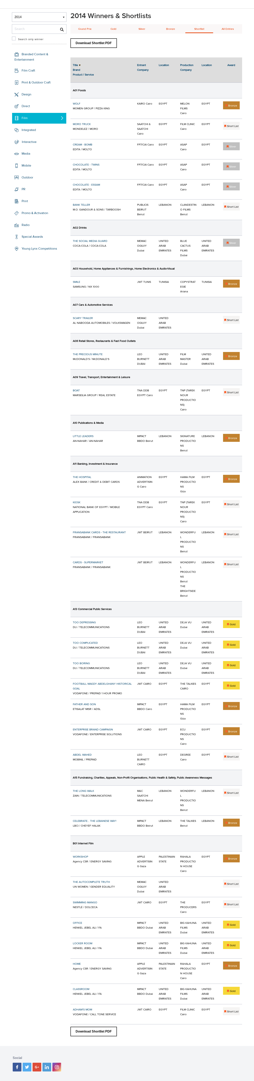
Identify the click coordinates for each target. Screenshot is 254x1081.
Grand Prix (84, 29)
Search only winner (30, 39)
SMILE (76, 282)
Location (164, 65)
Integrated (29, 130)
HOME (77, 964)
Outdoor (27, 177)
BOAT (76, 390)
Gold (113, 29)
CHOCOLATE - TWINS (86, 165)
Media (26, 154)
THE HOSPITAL (82, 477)
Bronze (170, 29)
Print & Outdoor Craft (36, 82)
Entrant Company (143, 67)
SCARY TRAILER (83, 318)
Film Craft (28, 71)
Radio (26, 225)
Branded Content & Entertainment (31, 57)
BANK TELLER (81, 205)
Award (231, 65)
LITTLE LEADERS (83, 436)
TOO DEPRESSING (84, 622)
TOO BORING (81, 663)
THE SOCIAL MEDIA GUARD (90, 241)
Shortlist (199, 29)
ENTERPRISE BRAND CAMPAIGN (93, 729)
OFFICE (77, 923)
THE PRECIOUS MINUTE (88, 354)
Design (26, 94)
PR (23, 189)
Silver (142, 29)
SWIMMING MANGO (85, 902)
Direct (26, 106)
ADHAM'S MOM (82, 1009)
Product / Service (83, 75)
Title (75, 65)
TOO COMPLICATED (85, 643)
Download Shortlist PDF (94, 43)
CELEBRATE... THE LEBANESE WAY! (94, 821)
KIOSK (76, 502)
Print (25, 201)
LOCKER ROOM (82, 943)
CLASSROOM (81, 989)
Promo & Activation (35, 213)
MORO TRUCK (82, 124)
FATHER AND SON (84, 704)
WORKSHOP (80, 857)
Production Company (186, 67)
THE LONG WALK (83, 791)
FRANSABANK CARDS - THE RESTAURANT (99, 532)
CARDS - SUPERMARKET (88, 562)
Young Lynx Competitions (39, 249)
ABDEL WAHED (82, 755)
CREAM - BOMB (82, 144)
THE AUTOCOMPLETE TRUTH (91, 882)
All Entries (228, 29)
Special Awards (32, 237)
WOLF (76, 104)
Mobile (26, 166)
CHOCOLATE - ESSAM (86, 185)
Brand (76, 70)
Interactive (29, 142)
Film (25, 118)
